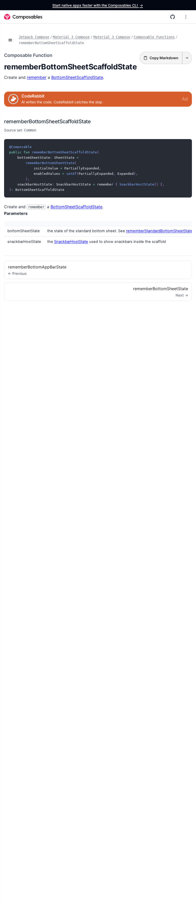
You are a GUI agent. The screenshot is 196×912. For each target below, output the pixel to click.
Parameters (16, 213)
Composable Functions (154, 37)
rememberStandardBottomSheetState (159, 231)
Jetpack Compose (34, 37)
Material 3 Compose (71, 37)
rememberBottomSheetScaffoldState (47, 121)
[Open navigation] (10, 40)
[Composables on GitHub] (172, 17)
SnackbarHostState (71, 241)
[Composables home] (23, 17)
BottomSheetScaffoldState (77, 77)
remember (36, 77)
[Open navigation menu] (186, 17)
